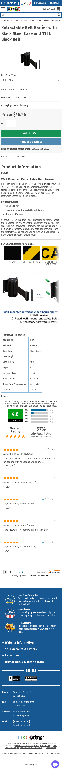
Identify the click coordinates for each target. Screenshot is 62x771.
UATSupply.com (36, 748)
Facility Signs (21, 20)
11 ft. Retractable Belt (16, 89)
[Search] (59, 15)
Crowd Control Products (39, 20)
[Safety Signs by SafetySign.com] (13, 9)
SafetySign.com (8, 20)
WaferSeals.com (51, 748)
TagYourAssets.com (24, 748)
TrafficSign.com (39, 746)
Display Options (18, 575)
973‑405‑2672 (42, 149)
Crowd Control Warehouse (24, 746)
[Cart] (59, 9)
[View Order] (24, 11)
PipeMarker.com (10, 748)
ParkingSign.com (51, 746)
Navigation (3, 9)
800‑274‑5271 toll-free (23, 692)
